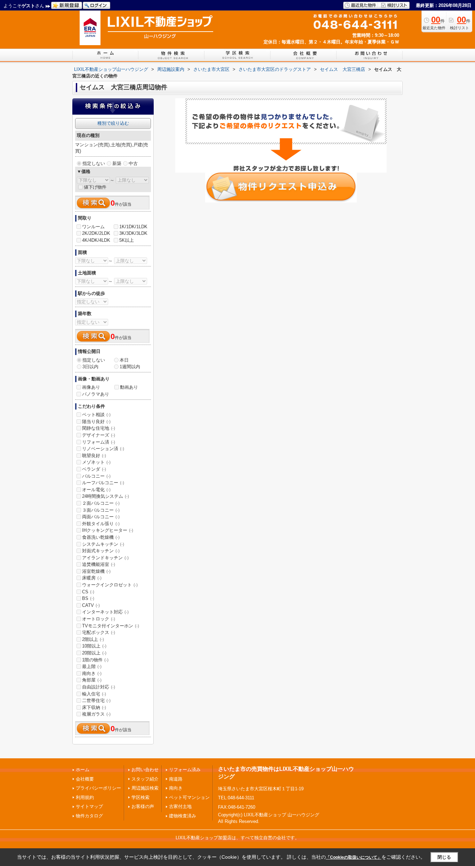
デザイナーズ (98, 435)
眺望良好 (94, 455)
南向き (92, 673)
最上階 (92, 666)
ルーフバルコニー (103, 482)
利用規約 (85, 797)
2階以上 (93, 639)
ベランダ (94, 469)
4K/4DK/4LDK (96, 240)
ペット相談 (96, 414)
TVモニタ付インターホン (110, 625)
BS (88, 598)
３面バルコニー (101, 510)
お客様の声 (142, 806)
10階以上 (94, 646)
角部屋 (92, 680)
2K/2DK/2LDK (96, 233)
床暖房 (92, 577)
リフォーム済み (185, 769)
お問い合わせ (145, 769)
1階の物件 (95, 659)
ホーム (82, 769)
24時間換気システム (105, 496)
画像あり (91, 387)
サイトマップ (89, 806)
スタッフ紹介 (145, 779)
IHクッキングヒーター (107, 530)
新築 (116, 163)
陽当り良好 (96, 421)
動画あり (129, 387)
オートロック (98, 618)
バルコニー (96, 476)
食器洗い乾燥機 (101, 537)
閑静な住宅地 (98, 428)
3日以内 (90, 366)
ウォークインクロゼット (110, 584)
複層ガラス (96, 714)
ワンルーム (93, 226)
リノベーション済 (103, 448)
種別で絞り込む (113, 123)
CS (88, 591)
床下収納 (94, 707)
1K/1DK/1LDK (133, 226)
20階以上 (94, 652)
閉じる (444, 857)
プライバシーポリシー (98, 788)
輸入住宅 (94, 693)
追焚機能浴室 (98, 564)
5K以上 (126, 240)
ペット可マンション (189, 797)
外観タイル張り (101, 523)
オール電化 (96, 489)
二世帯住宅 (96, 700)
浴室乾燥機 (96, 571)
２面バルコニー (101, 503)
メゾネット (96, 462)
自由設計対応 (98, 687)
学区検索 (140, 797)
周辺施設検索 (145, 788)
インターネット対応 (105, 612)
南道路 (176, 779)
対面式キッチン (101, 550)
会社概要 (85, 779)
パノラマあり (95, 394)
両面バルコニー (101, 516)
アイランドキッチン (105, 557)
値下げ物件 (95, 187)
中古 (133, 163)
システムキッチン (103, 544)
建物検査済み (182, 815)
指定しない (93, 163)
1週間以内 (130, 366)
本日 (124, 360)
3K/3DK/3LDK (133, 233)
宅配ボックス (98, 632)
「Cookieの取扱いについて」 (353, 857)
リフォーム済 (98, 442)
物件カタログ (89, 815)
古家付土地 (180, 806)
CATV (91, 605)
